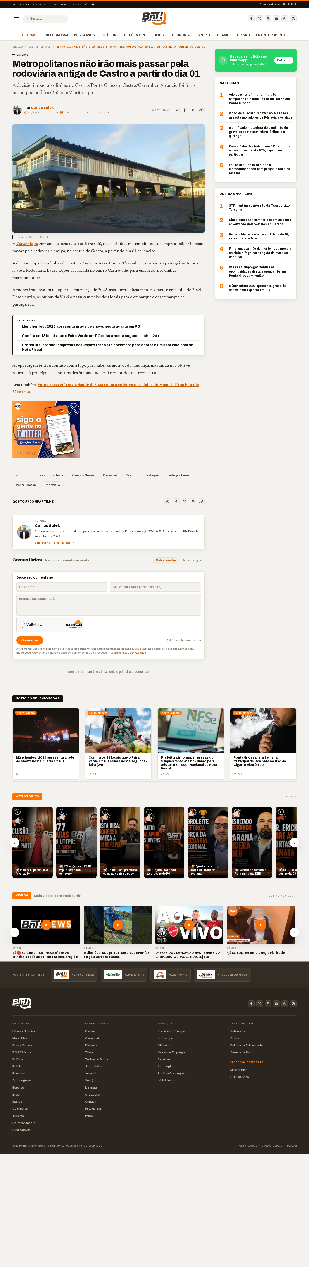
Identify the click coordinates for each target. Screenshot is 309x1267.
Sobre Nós (237, 1031)
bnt (27, 475)
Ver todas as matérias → (54, 542)
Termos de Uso (241, 1052)
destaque (151, 475)
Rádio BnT (290, 4)
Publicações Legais (171, 1073)
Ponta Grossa (55, 34)
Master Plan (238, 1070)
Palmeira (91, 1045)
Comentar (102, 112)
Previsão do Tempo (171, 1031)
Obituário (164, 1045)
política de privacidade (132, 652)
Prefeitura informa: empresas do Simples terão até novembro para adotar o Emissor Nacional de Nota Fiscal (107, 347)
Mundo (17, 1101)
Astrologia (165, 1066)
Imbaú (89, 1116)
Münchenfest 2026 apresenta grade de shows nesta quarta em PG (81, 326)
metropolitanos (178, 475)
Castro (130, 475)
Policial (159, 34)
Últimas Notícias (23, 1031)
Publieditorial (21, 1130)
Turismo (242, 34)
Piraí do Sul (93, 1108)
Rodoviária (52, 485)
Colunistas (20, 1108)
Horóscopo (165, 1038)
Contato (236, 1038)
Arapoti (90, 1073)
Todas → (290, 796)
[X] (259, 18)
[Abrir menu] (16, 18)
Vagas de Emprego (171, 1052)
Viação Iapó (27, 244)
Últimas (29, 34)
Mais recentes (166, 560)
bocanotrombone (50, 475)
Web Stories (166, 1080)
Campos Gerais (270, 4)
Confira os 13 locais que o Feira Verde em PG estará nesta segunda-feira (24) (90, 336)
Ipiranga (91, 1087)
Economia (181, 34)
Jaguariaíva (93, 1066)
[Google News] (293, 18)
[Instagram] (268, 18)
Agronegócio (21, 1080)
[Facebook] (251, 18)
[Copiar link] (201, 110)
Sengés (90, 1080)
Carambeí (110, 475)
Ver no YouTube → (283, 896)
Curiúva (90, 1101)
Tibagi (89, 1052)
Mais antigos (192, 560)
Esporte (203, 34)
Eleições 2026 (133, 34)
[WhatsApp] (284, 18)
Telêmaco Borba (96, 1059)
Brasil (223, 34)
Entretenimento (271, 34)
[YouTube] (276, 18)
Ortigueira (92, 1094)
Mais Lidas (19, 1038)
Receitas (164, 1059)
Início (17, 47)
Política (108, 34)
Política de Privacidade (246, 1045)
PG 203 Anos (84, 34)
